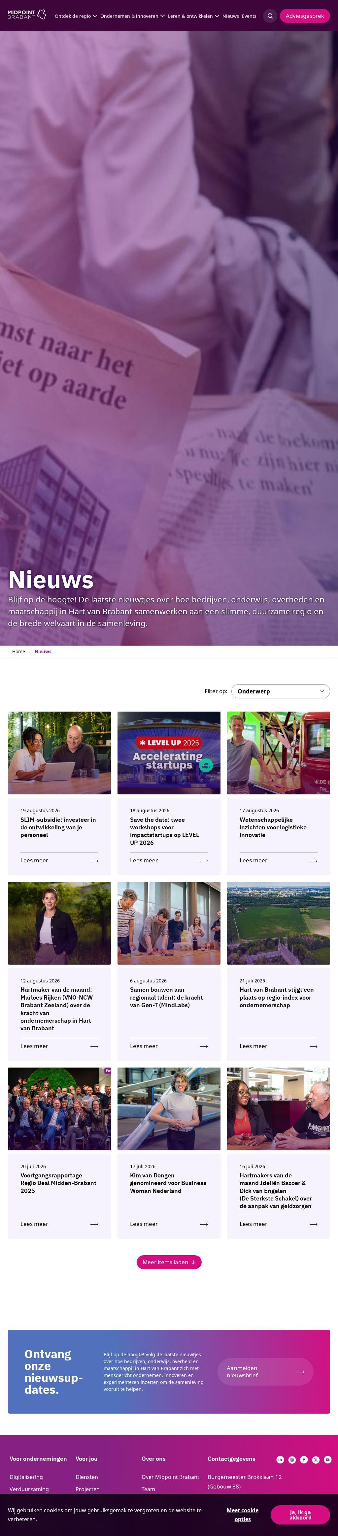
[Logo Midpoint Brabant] (27, 15)
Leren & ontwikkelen (190, 16)
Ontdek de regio (73, 16)
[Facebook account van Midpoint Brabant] (304, 1461)
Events (249, 16)
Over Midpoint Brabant (170, 1477)
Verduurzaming (29, 1489)
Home (18, 651)
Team (148, 1489)
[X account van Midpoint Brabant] (316, 1461)
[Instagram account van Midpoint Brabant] (292, 1461)
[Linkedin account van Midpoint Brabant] (280, 1461)
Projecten (88, 1489)
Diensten (87, 1477)
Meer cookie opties (242, 1515)
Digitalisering (26, 1477)
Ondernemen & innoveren (129, 16)
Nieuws (230, 16)
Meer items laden (165, 1262)
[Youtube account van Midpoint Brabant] (328, 1461)
